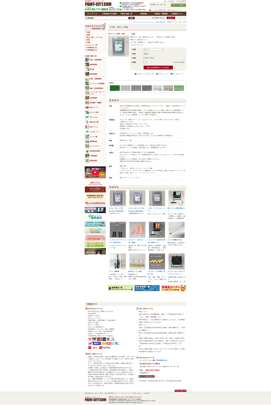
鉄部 (88, 40)
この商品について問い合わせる (145, 74)
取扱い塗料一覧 (127, 14)
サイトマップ (126, 393)
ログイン (171, 18)
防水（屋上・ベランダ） (95, 37)
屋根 (88, 35)
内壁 (88, 42)
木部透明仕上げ (92, 50)
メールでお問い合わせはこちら (147, 376)
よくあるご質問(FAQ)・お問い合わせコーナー (166, 10)
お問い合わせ (137, 393)
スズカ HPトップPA (116, 208)
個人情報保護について (112, 393)
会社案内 (146, 393)
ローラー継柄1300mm (175, 240)
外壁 (88, 32)
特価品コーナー (177, 14)
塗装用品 (144, 14)
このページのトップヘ (180, 391)
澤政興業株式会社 (161, 360)
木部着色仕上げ (92, 47)
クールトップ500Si (172, 154)
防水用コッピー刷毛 (135, 271)
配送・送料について (178, 74)
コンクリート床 (92, 45)
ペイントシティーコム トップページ (143, 22)
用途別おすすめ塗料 (110, 14)
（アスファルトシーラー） (148, 173)
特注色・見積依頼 (160, 14)
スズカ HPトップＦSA (136, 208)
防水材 (169, 22)
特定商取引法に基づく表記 (93, 393)
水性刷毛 (123, 133)
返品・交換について (110, 354)
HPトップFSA (145, 126)
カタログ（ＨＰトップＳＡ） (131, 177)
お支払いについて (163, 74)
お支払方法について (110, 308)
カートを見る (178, 5)
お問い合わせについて (161, 357)
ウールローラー (132, 133)
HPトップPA (143, 124)
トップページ (93, 14)
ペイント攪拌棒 (114, 271)
